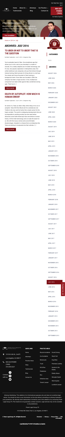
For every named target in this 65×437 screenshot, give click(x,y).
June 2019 (51, 136)
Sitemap (46, 417)
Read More (10, 88)
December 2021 (53, 102)
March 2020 (52, 122)
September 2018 (53, 165)
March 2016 (52, 301)
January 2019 (52, 151)
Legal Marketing (24, 424)
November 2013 (53, 326)
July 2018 (51, 175)
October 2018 (52, 161)
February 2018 (53, 199)
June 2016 (51, 287)
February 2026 (53, 92)
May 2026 (51, 83)
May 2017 (51, 238)
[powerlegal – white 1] (6, 8)
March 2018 (52, 194)
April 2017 (51, 243)
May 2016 (51, 292)
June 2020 (51, 112)
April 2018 (51, 190)
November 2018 (53, 156)
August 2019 (52, 126)
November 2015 (53, 306)
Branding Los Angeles (39, 424)
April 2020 (51, 117)
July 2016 (51, 282)
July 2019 (51, 131)
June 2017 (51, 233)
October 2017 (52, 214)
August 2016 (52, 277)
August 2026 (52, 73)
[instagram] (10, 376)
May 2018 (51, 185)
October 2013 (52, 330)
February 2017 (53, 253)
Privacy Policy (54, 417)
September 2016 (53, 272)
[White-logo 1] (11, 347)
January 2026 (52, 97)
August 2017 (52, 224)
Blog (30, 57)
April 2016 (51, 296)
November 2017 (53, 209)
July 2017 (51, 228)
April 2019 (51, 146)
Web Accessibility (59, 417)
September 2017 (53, 219)
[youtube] (10, 379)
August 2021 (52, 107)
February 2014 (53, 311)
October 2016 (52, 267)
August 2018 (52, 170)
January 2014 (52, 316)
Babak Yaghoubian (10, 57)
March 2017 (52, 248)
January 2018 (52, 204)
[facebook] (10, 372)
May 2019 (51, 141)
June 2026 (51, 78)
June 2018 (51, 180)
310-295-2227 (10, 367)
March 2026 (52, 88)
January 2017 (52, 258)
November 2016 (53, 262)
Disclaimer (39, 417)
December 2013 (53, 321)
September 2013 (53, 335)
